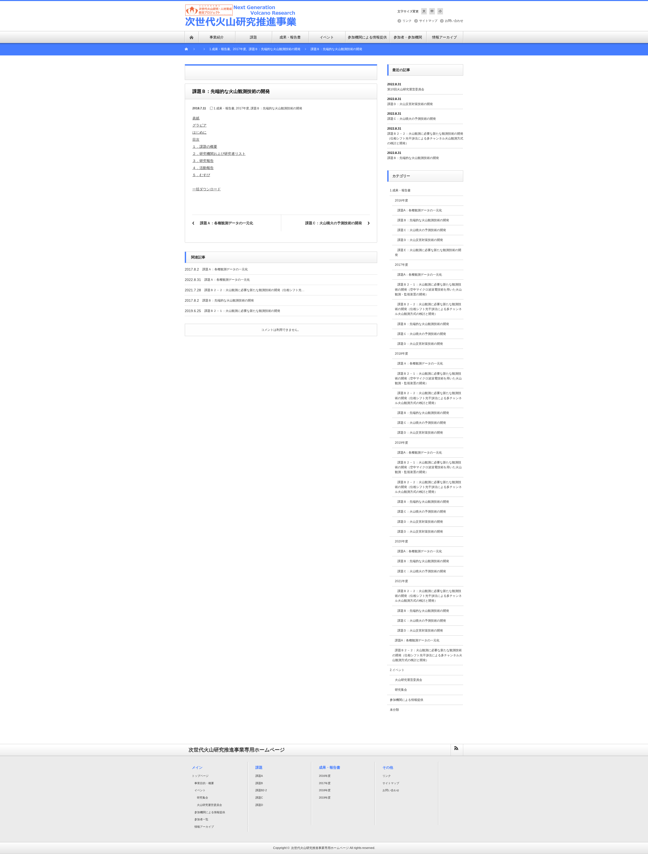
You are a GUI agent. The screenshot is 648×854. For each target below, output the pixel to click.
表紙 (195, 118)
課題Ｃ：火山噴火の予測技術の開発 (333, 223)
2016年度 (401, 200)
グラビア (199, 125)
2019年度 (401, 442)
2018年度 (401, 353)
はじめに (199, 132)
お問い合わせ (454, 21)
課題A (259, 775)
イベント (200, 790)
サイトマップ (428, 21)
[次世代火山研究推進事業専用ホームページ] (240, 16)
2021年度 (401, 581)
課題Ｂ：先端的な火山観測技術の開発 (276, 108)
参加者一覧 (201, 819)
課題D (259, 804)
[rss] (457, 750)
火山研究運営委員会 (408, 680)
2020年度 (401, 541)
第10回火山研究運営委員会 (405, 89)
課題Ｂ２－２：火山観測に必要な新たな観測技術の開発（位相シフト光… (254, 290)
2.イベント (397, 670)
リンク (407, 21)
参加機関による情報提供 (406, 700)
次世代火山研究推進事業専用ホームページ (320, 848)
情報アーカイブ (204, 826)
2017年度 (242, 108)
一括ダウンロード (206, 189)
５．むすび (201, 175)
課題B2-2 (261, 790)
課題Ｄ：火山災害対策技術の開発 (410, 104)
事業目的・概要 (204, 783)
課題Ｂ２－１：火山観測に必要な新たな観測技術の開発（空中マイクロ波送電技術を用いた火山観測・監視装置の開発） (428, 289)
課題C (259, 797)
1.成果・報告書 (224, 108)
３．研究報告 (203, 161)
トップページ (200, 775)
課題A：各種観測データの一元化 (421, 210)
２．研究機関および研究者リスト (219, 154)
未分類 (394, 709)
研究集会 (401, 690)
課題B (259, 783)
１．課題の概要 (204, 147)
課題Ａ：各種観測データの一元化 (226, 223)
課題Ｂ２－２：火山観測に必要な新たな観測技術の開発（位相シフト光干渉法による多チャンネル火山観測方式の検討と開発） (425, 138)
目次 (195, 139)
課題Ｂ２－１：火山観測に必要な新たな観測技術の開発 (242, 311)
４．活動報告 (203, 168)
